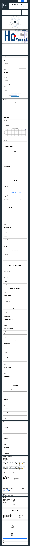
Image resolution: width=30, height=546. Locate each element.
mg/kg (21, 511)
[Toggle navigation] (29, 1)
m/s (5, 382)
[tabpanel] (15, 481)
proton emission (6, 489)
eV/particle (7, 125)
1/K (6, 272)
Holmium (5, 540)
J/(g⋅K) (6, 281)
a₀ (6, 428)
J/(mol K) (6, 277)
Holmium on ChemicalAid (15, 538)
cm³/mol (6, 65)
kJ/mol (5, 140)
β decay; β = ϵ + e (6, 490)
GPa (5, 364)
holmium (5, 542)
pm (5, 60)
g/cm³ (5, 90)
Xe (4, 186)
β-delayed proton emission (8, 491)
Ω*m (7, 301)
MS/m (5, 296)
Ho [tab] (4, 462)
